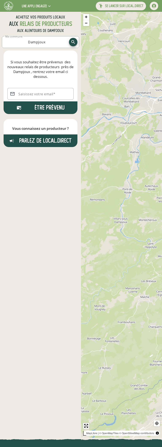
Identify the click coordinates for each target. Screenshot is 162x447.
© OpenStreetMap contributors (136, 433)
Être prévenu (50, 107)
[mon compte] (154, 6)
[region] (121, 225)
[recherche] (73, 42)
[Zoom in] (86, 17)
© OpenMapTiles (109, 433)
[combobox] (36, 42)
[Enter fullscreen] (86, 426)
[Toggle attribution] (157, 433)
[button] (37, 6)
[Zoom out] (86, 23)
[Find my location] (157, 423)
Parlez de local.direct (45, 140)
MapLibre (91, 433)
